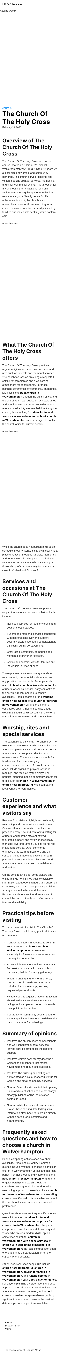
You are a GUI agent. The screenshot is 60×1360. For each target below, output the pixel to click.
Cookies (9, 1323)
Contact (9, 1329)
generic (7, 108)
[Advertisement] (30, 56)
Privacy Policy (12, 1326)
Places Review (12, 4)
